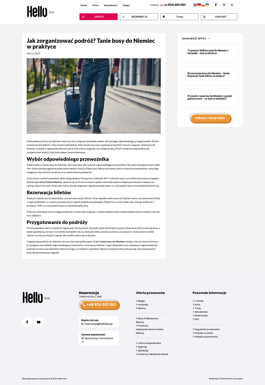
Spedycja (142, 350)
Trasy (197, 308)
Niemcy (141, 308)
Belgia (141, 301)
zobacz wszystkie (210, 118)
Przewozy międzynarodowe (152, 354)
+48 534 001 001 (101, 304)
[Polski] (203, 4)
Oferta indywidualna (149, 343)
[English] (195, 4)
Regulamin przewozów (207, 329)
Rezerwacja (200, 315)
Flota (95, 5)
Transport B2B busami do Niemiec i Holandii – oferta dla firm (208, 52)
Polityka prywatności (206, 336)
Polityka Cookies (203, 333)
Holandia (142, 304)
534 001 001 (174, 5)
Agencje (142, 346)
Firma (84, 5)
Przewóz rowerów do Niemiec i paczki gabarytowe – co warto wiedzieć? (210, 97)
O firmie (198, 301)
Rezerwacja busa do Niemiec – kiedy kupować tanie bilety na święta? (209, 74)
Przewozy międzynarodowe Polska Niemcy (149, 329)
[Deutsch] (199, 4)
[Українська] (207, 4)
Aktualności (110, 5)
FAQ (196, 319)
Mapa (126, 5)
